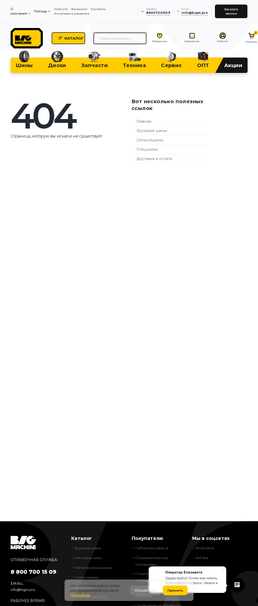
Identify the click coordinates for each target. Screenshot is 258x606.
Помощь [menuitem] (40, 11)
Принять (175, 590)
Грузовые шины (152, 130)
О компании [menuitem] (19, 11)
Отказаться (145, 590)
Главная (144, 121)
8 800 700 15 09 (33, 571)
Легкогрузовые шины (93, 568)
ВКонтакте (205, 548)
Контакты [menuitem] (98, 9)
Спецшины (147, 149)
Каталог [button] (74, 38)
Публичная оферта (151, 548)
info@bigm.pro (23, 590)
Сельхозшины (150, 140)
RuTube (202, 558)
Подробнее (80, 595)
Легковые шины (88, 558)
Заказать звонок (231, 11)
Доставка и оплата (154, 158)
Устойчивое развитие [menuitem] (71, 13)
